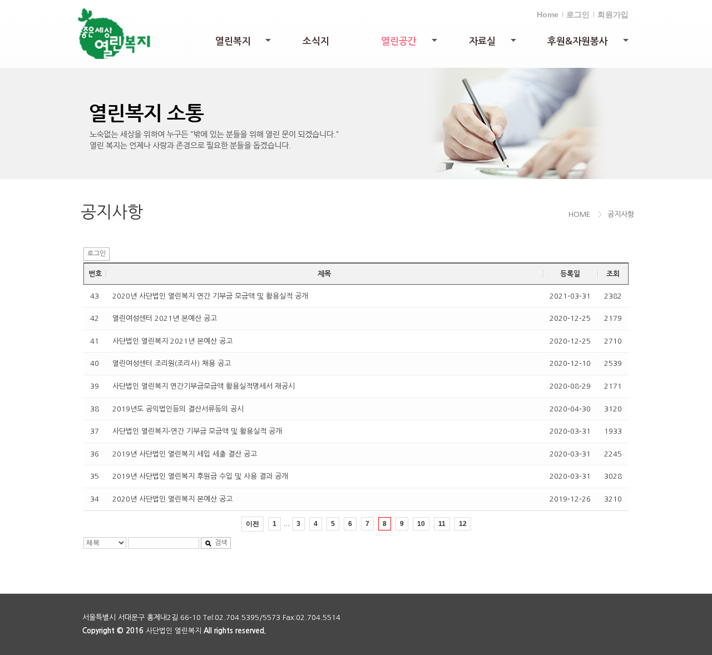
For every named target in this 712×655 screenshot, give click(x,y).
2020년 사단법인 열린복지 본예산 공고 (172, 499)
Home (547, 14)
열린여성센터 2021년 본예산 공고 (164, 318)
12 (463, 524)
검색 (221, 542)
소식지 (316, 41)
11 (442, 524)
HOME (579, 214)
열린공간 (410, 44)
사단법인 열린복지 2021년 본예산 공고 (172, 341)
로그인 (578, 14)
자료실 (493, 44)
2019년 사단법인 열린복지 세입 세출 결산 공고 (184, 454)
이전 (252, 524)
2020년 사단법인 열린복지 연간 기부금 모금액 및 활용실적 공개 (210, 296)
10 (421, 524)
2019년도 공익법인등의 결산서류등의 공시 (178, 409)
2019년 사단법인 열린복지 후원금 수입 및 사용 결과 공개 (200, 476)
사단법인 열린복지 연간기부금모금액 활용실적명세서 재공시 (203, 386)
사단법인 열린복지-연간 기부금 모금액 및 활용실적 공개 (197, 431)
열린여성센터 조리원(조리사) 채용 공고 (171, 363)
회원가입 (613, 14)
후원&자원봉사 (588, 44)
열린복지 (244, 44)
